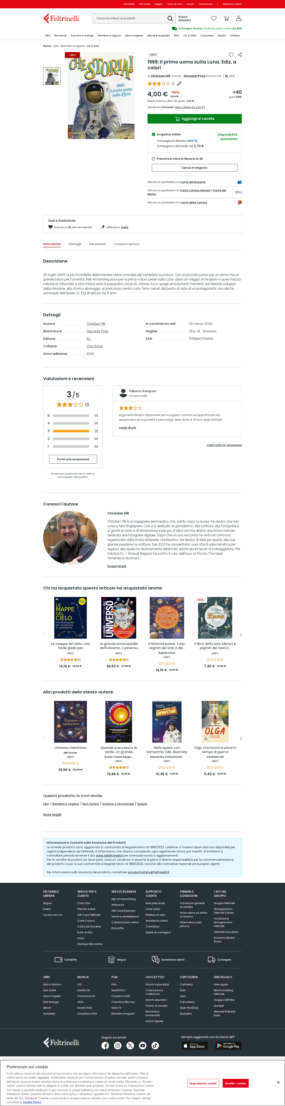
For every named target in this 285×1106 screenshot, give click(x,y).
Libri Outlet (49, 990)
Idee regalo (221, 984)
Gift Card (144, 4)
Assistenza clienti (232, 4)
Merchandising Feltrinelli (223, 992)
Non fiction (90, 804)
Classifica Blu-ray (123, 1002)
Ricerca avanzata (184, 18)
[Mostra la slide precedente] (44, 634)
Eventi (190, 4)
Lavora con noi (52, 915)
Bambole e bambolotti (153, 1013)
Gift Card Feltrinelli (88, 915)
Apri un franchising (123, 899)
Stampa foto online (89, 944)
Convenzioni (205, 4)
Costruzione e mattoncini (154, 992)
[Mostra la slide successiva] (241, 634)
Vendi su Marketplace (125, 916)
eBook (47, 1008)
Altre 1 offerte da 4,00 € (189, 107)
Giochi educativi (156, 1000)
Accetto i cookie (235, 1083)
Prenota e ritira (86, 909)
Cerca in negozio (195, 168)
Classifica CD (86, 996)
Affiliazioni (117, 905)
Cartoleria (186, 984)
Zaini (183, 996)
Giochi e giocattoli (157, 984)
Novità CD (83, 990)
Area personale (155, 903)
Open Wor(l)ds (189, 1008)
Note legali (52, 814)
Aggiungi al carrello (197, 118)
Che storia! (95, 346)
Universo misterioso (70, 748)
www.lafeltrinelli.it (109, 855)
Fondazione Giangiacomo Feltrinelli (223, 922)
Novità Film (118, 990)
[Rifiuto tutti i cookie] (278, 1082)
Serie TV (116, 1008)
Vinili (80, 1002)
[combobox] (134, 18)
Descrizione (52, 244)
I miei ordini (153, 909)
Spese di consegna (158, 932)
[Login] (239, 18)
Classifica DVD (120, 996)
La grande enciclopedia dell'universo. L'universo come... (119, 646)
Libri (46, 804)
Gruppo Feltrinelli (224, 903)
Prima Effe (117, 928)
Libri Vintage (51, 1002)
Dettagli (75, 244)
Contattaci (153, 926)
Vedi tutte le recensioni (224, 445)
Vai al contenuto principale (61, 4)
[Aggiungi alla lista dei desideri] (231, 55)
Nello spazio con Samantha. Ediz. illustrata (166, 750)
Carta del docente (89, 926)
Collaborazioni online (125, 922)
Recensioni (97, 244)
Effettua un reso (155, 915)
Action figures (154, 1021)
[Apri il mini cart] (226, 18)
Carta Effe (83, 903)
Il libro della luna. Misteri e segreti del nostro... (215, 646)
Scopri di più (116, 566)
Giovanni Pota (195, 76)
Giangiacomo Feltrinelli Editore (224, 911)
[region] (142, 1083)
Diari (182, 990)
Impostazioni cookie (203, 1083)
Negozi (159, 4)
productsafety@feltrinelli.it (148, 872)
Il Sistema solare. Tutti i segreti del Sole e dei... (166, 646)
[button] (170, 18)
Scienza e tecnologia (118, 804)
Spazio (142, 804)
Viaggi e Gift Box (224, 1000)
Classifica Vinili (87, 1013)
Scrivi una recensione (73, 459)
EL (226, 76)
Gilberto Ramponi (142, 391)
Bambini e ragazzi (65, 804)
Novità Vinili (84, 1008)
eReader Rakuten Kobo (225, 1013)
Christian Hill (160, 76)
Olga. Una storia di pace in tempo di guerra (215, 750)
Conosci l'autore (126, 244)
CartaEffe (128, 4)
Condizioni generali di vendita (192, 905)
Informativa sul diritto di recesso (193, 914)
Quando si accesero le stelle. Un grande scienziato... (119, 750)
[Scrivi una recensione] (179, 83)
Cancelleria (187, 1002)
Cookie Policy (32, 1102)
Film (114, 984)
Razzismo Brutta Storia (224, 939)
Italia (124, 227)
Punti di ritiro (175, 4)
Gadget (219, 1005)
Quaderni (186, 1013)
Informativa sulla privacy (191, 924)
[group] (192, 28)
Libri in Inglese (52, 996)
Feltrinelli (167, 107)
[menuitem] (47, 36)
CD (79, 984)
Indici (80, 938)
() (173, 83)
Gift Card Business (123, 910)
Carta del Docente (193, 182)
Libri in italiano (52, 984)
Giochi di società (156, 1005)
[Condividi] (240, 54)
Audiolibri (49, 1013)
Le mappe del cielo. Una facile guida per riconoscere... (70, 646)
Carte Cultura (86, 920)
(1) (87, 404)
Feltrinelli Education (226, 932)
